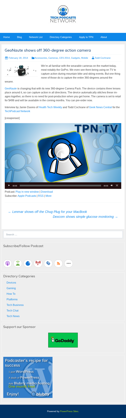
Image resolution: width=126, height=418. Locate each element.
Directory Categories (61, 37)
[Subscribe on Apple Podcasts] (7, 263)
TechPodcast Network (17, 111)
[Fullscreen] (117, 185)
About (104, 37)
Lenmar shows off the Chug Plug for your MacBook (47, 212)
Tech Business (15, 305)
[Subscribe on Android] (17, 263)
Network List (35, 37)
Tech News (13, 316)
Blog (19, 37)
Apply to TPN (86, 37)
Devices (11, 282)
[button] (63, 156)
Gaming (11, 288)
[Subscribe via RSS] (58, 263)
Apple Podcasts (27, 195)
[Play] (9, 185)
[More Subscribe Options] (68, 263)
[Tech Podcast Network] (63, 13)
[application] (63, 156)
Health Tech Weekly (50, 107)
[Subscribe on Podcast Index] (38, 263)
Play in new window (27, 191)
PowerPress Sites (69, 411)
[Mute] (111, 185)
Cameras (53, 58)
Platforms (12, 299)
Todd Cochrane (103, 58)
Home (6, 37)
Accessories (41, 58)
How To (11, 293)
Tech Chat (12, 310)
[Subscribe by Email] (48, 263)
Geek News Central (100, 107)
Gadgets (75, 58)
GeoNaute (11, 88)
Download (47, 191)
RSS (41, 195)
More (49, 195)
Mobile (84, 58)
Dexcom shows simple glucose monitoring (85, 216)
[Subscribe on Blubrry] (28, 263)
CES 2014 (64, 58)
